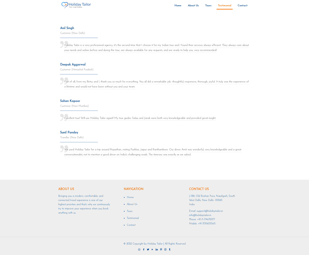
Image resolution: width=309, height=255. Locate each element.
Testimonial (133, 218)
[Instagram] (165, 250)
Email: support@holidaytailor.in (206, 211)
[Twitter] (148, 250)
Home (130, 197)
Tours (129, 211)
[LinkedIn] (156, 250)
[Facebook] (143, 250)
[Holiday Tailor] (76, 5)
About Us (132, 204)
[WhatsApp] (139, 250)
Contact (131, 225)
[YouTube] (152, 250)
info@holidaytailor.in (200, 215)
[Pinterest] (161, 250)
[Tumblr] (169, 250)
